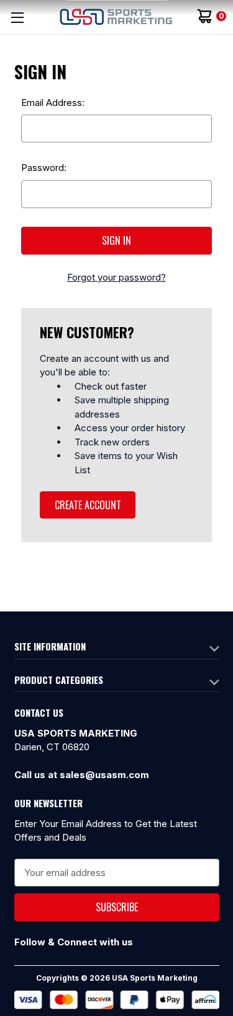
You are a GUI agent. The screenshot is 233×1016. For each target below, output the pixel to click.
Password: (43, 167)
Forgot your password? (116, 277)
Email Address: (53, 102)
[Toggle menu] (17, 17)
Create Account (88, 504)
